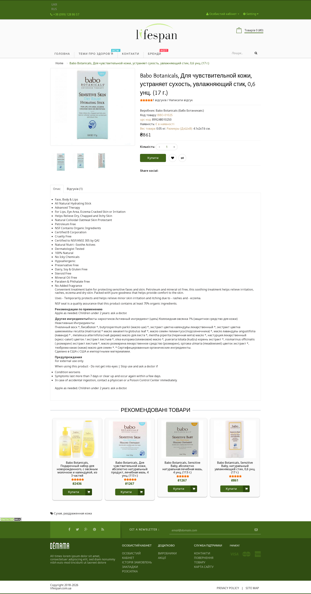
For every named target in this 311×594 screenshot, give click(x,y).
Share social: (149, 171)
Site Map (252, 588)
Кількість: (147, 147)
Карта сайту (204, 567)
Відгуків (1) (75, 189)
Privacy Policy (228, 588)
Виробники (167, 553)
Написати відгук (181, 100)
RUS (54, 9)
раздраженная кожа (77, 513)
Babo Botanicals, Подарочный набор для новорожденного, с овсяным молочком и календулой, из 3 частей (77, 469)
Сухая (58, 513)
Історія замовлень (137, 562)
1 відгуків (159, 100)
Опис (57, 189)
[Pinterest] (95, 530)
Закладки (130, 567)
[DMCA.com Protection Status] (11, 519)
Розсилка (130, 571)
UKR (54, 4)
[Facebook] (70, 530)
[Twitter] (77, 530)
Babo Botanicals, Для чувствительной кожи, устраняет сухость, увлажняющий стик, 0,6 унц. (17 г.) (139, 63)
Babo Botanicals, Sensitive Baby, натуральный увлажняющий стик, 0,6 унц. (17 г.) (235, 467)
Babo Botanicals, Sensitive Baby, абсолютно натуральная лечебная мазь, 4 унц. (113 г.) (182, 467)
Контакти (202, 553)
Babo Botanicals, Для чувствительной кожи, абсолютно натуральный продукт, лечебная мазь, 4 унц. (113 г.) (129, 469)
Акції (162, 558)
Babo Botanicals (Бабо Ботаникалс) (180, 110)
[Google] (86, 530)
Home (59, 63)
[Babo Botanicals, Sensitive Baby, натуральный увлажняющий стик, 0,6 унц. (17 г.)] (235, 439)
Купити (153, 158)
